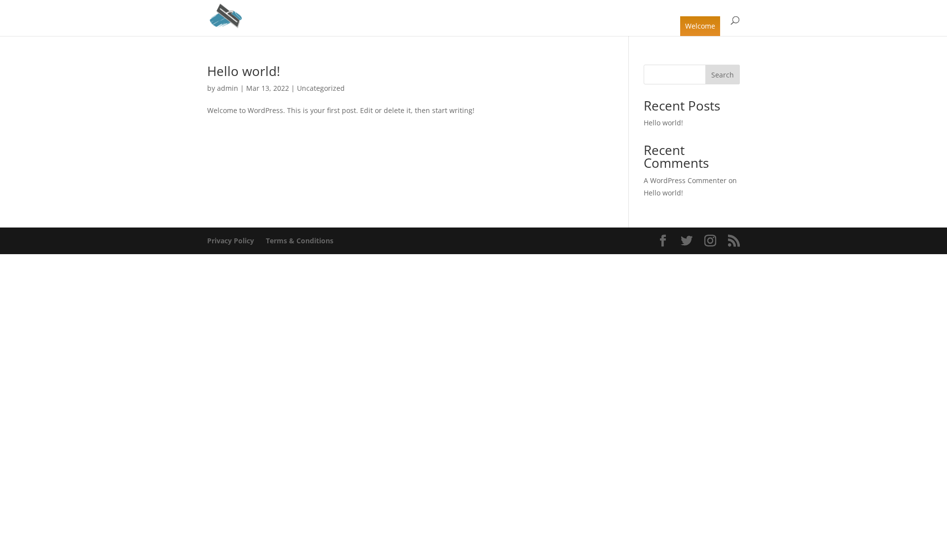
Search (722, 74)
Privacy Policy (230, 240)
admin (227, 88)
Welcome (700, 26)
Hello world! (243, 71)
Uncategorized (321, 88)
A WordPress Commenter (685, 180)
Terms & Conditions (299, 240)
